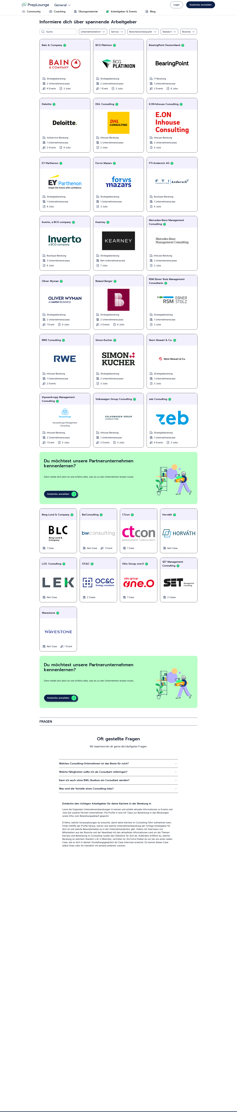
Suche (49, 31)
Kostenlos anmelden (201, 4)
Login (177, 4)
